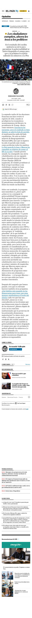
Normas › (28, 364)
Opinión (6, 16)
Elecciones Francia (12, 397)
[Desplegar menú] (3, 11)
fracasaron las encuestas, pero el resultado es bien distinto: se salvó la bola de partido (16, 129)
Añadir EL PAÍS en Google (11, 109)
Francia (21, 397)
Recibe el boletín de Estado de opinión (14, 356)
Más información (5, 405)
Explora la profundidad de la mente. (22, 582)
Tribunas (11, 21)
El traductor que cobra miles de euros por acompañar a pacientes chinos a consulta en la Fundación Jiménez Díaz (15, 527)
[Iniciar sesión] (28, 11)
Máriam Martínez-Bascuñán (19, 377)
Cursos (16, 545)
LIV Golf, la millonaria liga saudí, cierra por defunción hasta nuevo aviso (16, 486)
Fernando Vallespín (16, 96)
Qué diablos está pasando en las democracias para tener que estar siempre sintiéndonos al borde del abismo (15, 294)
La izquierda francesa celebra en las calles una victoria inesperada (21, 385)
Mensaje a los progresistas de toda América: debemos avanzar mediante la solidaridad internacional (14, 473)
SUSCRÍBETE (23, 11)
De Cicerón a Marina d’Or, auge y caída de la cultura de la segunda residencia (15, 513)
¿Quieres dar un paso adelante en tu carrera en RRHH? (21, 592)
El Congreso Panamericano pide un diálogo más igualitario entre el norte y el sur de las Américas (16, 480)
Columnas (17, 21)
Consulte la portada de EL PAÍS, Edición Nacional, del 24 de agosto (19, 26)
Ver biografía (13, 349)
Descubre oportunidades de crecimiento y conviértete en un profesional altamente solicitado (22, 575)
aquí (27, 409)
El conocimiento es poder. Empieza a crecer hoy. (16, 568)
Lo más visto (6, 498)
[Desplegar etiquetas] (29, 397)
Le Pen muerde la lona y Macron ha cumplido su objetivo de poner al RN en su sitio (16, 149)
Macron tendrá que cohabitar (19, 374)
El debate (24, 21)
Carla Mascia (15, 389)
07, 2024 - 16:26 (16, 98)
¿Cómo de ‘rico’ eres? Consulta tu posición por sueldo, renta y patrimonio (16, 503)
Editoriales (5, 21)
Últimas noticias (7, 469)
